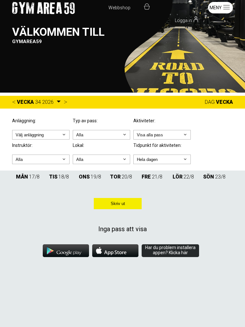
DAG (210, 102)
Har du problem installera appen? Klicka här (170, 250)
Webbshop (119, 7)
